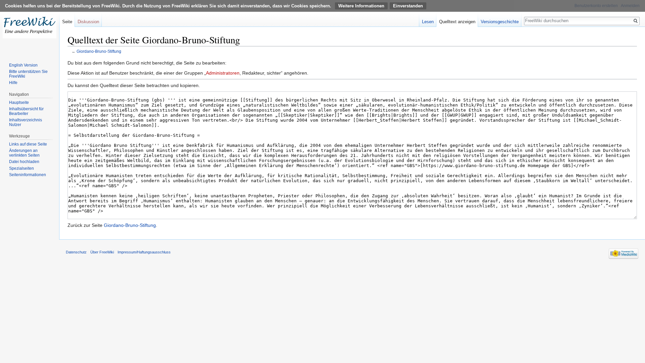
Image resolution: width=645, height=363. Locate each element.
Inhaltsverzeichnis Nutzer (25, 122)
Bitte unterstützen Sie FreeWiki (28, 74)
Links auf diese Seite (28, 144)
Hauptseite (19, 102)
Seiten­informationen (27, 174)
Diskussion (88, 21)
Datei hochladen (24, 161)
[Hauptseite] (29, 27)
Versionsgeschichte (500, 21)
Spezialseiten (21, 168)
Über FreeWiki (102, 252)
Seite (67, 21)
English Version (23, 65)
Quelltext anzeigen (457, 21)
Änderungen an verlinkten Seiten (24, 153)
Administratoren (223, 73)
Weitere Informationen (361, 5)
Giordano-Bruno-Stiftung (99, 51)
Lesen (428, 21)
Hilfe (13, 82)
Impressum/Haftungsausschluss (144, 252)
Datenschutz (76, 252)
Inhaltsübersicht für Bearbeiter (26, 111)
